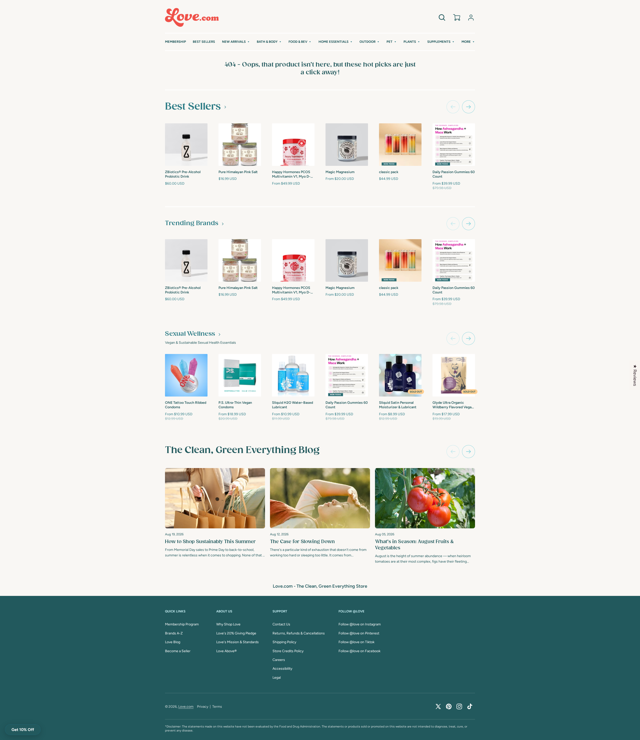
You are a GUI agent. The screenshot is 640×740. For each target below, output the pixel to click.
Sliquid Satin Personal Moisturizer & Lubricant (397, 405)
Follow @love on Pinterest (358, 633)
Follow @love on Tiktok (356, 642)
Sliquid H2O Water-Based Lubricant (292, 405)
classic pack (388, 172)
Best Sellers (193, 106)
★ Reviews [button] (635, 375)
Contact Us (281, 624)
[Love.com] (192, 17)
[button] (236, 42)
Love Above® (226, 651)
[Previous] (453, 451)
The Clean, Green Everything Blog (242, 450)
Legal (276, 677)
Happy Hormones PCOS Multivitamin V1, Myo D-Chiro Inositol (291, 174)
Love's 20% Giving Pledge (236, 633)
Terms (217, 706)
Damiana (547, 402)
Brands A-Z (174, 633)
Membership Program (182, 624)
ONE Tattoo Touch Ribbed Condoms (185, 405)
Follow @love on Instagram (359, 624)
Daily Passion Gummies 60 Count (453, 174)
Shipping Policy (284, 642)
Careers (278, 660)
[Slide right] (468, 106)
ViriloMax (494, 402)
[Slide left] (453, 106)
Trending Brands (191, 223)
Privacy (202, 706)
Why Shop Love (228, 624)
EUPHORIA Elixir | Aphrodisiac (607, 173)
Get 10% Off (23, 729)
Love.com (186, 706)
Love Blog (172, 642)
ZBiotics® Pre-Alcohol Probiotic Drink (182, 174)
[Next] (468, 451)
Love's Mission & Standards (237, 642)
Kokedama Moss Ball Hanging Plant (502, 173)
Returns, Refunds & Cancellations (298, 633)
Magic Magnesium (340, 172)
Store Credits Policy (288, 651)
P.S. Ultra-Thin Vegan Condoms (235, 405)
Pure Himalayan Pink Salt (238, 172)
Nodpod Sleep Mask (555, 171)
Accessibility (282, 668)
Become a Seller (177, 651)
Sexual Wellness (190, 334)
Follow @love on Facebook (359, 651)
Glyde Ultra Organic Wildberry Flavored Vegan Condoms (453, 405)
